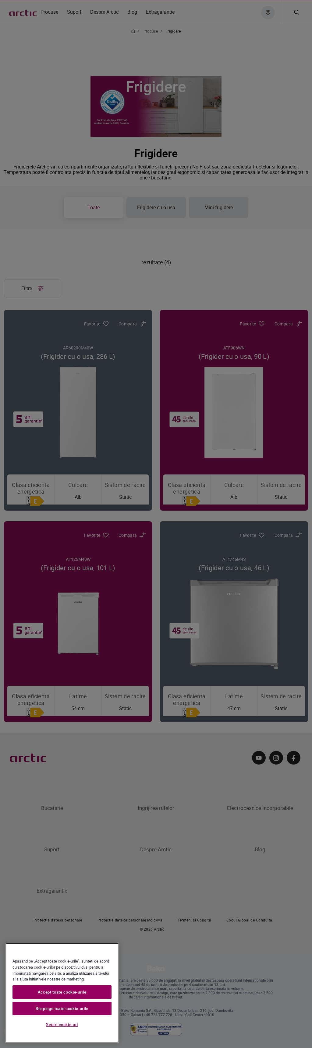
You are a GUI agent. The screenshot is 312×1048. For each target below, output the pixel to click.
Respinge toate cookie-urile (62, 1008)
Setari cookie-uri (62, 1024)
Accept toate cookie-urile (62, 992)
